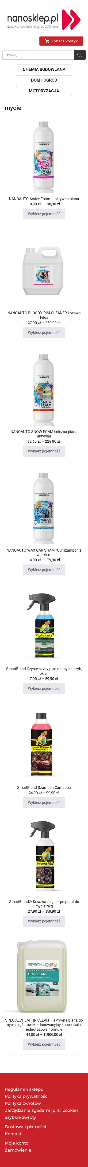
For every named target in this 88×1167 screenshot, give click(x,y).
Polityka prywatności (27, 1096)
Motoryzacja (44, 90)
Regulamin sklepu (24, 1089)
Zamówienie (18, 1150)
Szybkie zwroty (20, 1117)
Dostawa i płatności (25, 1126)
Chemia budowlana (44, 69)
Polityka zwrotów (23, 1103)
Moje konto (16, 1143)
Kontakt (13, 1133)
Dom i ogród (44, 80)
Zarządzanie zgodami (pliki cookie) (41, 1110)
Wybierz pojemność (44, 214)
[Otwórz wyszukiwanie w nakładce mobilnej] (44, 55)
